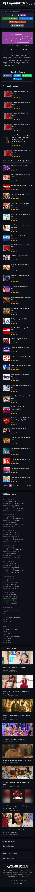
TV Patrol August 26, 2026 (19, 319)
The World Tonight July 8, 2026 (20, 92)
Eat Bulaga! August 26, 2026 (20, 468)
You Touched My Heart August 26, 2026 (20, 226)
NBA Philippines (11, 18)
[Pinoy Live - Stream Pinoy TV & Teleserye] (16, 5)
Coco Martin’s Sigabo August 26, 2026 (21, 298)
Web (10, 15)
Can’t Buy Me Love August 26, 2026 (20, 438)
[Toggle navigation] (34, 4)
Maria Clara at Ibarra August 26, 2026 (21, 397)
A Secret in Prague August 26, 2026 (20, 265)
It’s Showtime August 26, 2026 (20, 477)
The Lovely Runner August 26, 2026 (20, 215)
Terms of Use (22, 880)
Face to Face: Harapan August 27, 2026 (21, 175)
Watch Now (15, 95)
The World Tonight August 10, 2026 (21, 151)
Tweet (18, 75)
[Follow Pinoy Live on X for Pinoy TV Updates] (14, 883)
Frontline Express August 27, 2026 (21, 185)
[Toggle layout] (29, 4)
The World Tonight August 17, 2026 (21, 125)
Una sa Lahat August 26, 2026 (20, 356)
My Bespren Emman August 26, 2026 (21, 449)
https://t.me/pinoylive (23, 42)
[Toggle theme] (32, 4)
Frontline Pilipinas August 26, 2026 (20, 329)
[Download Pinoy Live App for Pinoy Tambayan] (21, 883)
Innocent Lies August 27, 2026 (20, 194)
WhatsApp (28, 75)
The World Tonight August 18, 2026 (21, 103)
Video (15, 15)
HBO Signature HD (18, 22)
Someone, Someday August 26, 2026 (21, 287)
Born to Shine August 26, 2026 (20, 459)
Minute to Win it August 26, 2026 (21, 365)
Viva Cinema (27, 18)
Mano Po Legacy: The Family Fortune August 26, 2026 (20, 419)
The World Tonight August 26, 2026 (20, 246)
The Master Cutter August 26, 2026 (20, 309)
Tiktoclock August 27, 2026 (19, 166)
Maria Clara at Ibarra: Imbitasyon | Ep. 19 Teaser (17, 760)
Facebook (8, 75)
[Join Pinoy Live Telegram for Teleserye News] (17, 883)
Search (23, 15)
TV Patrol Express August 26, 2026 (20, 375)
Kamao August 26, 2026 (18, 428)
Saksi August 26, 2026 (18, 236)
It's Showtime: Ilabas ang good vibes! (14, 739)
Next (29, 486)
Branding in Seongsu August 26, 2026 (21, 386)
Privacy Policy (13, 880)
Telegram (18, 79)
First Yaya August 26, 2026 (19, 255)
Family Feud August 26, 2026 (20, 347)
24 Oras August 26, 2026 (19, 339)
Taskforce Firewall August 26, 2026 (20, 276)
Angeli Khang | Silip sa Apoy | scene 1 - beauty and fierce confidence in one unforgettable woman (21, 138)
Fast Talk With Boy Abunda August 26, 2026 (19, 408)
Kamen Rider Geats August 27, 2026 (20, 204)
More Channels (18, 25)
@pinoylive (18, 34)
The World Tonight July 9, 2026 (20, 114)
